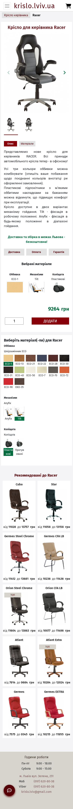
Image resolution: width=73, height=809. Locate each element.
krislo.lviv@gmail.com (36, 792)
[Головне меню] (7, 6)
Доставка (14, 252)
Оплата (36, 252)
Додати (50, 321)
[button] (64, 72)
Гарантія (58, 252)
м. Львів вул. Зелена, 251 (36, 776)
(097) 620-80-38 (44, 781)
